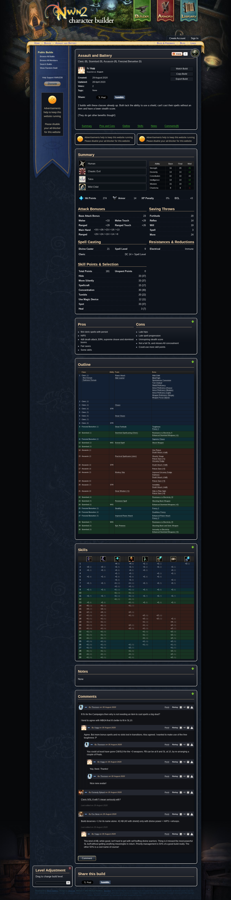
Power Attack (120, 375)
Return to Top (181, 321)
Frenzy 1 (155, 429)
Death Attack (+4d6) (159, 487)
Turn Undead (157, 383)
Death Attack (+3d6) (159, 477)
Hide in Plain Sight (159, 491)
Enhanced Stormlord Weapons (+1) (165, 435)
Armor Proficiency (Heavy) (162, 388)
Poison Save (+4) (158, 493)
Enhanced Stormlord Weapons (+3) (165, 532)
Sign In (194, 38)
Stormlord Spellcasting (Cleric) (126, 433)
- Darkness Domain (89, 380)
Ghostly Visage (158, 456)
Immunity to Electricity (160, 529)
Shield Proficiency (159, 385)
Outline (126, 126)
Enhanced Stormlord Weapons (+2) (165, 505)
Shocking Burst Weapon (161, 501)
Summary (87, 126)
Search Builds (46, 64)
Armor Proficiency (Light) (161, 393)
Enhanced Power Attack (161, 516)
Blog (182, 43)
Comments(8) (172, 126)
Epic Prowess (120, 526)
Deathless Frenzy (159, 512)
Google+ (107, 891)
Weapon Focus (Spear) (161, 398)
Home (37, 43)
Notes (154, 126)
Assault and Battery (66, 43)
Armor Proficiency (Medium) (162, 390)
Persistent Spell (121, 501)
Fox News (95, 814)
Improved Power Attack (124, 516)
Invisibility (156, 485)
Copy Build (181, 74)
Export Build (182, 79)
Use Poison (156, 450)
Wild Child (156, 375)
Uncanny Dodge (158, 461)
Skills (140, 126)
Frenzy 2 (155, 508)
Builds (47, 43)
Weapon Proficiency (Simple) (163, 395)
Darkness (156, 475)
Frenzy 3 (155, 518)
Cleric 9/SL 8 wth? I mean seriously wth (100, 799)
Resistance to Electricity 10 (162, 497)
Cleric (81, 61)
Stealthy (118, 508)
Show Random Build (48, 68)
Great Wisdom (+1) (122, 491)
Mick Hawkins (52, 891)
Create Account (177, 38)
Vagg (96, 728)
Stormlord (94, 61)
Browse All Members (49, 60)
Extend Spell (120, 443)
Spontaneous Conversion (161, 380)
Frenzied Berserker (128, 61)
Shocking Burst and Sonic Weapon (165, 526)
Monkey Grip (120, 472)
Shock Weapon (158, 443)
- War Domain (87, 378)
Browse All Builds (47, 56)
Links (193, 43)
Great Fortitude (121, 427)
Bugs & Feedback (166, 43)
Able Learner (120, 378)
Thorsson (95, 707)
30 (68, 882)
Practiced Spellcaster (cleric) (126, 456)
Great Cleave (120, 416)
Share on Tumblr (119, 97)
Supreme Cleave (158, 439)
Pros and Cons (107, 126)
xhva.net (71, 891)
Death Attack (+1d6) (159, 452)
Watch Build (182, 69)
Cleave (117, 405)
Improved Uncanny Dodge (162, 472)
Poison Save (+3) (158, 481)
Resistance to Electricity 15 (162, 522)
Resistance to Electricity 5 (162, 433)
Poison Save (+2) (158, 469)
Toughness (156, 427)
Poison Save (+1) (158, 459)
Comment (87, 858)
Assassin (108, 61)
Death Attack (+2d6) (159, 465)
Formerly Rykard (98, 792)
